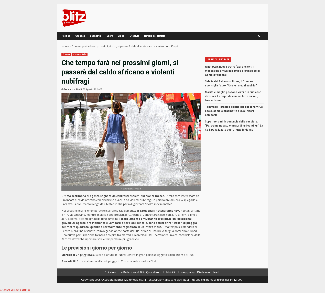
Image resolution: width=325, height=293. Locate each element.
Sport (109, 36)
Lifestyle (134, 36)
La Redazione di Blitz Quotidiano (140, 272)
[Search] (259, 36)
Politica (65, 36)
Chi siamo (111, 272)
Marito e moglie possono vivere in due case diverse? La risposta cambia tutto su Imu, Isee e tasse (233, 96)
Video (121, 36)
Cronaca (80, 36)
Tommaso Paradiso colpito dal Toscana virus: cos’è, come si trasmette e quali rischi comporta (234, 111)
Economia (95, 36)
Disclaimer (203, 272)
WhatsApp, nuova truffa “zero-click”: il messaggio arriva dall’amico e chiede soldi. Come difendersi (232, 70)
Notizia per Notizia (154, 36)
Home (65, 46)
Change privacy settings (15, 289)
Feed (216, 272)
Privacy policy (186, 272)
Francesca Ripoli (73, 89)
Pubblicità (169, 272)
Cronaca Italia (79, 54)
